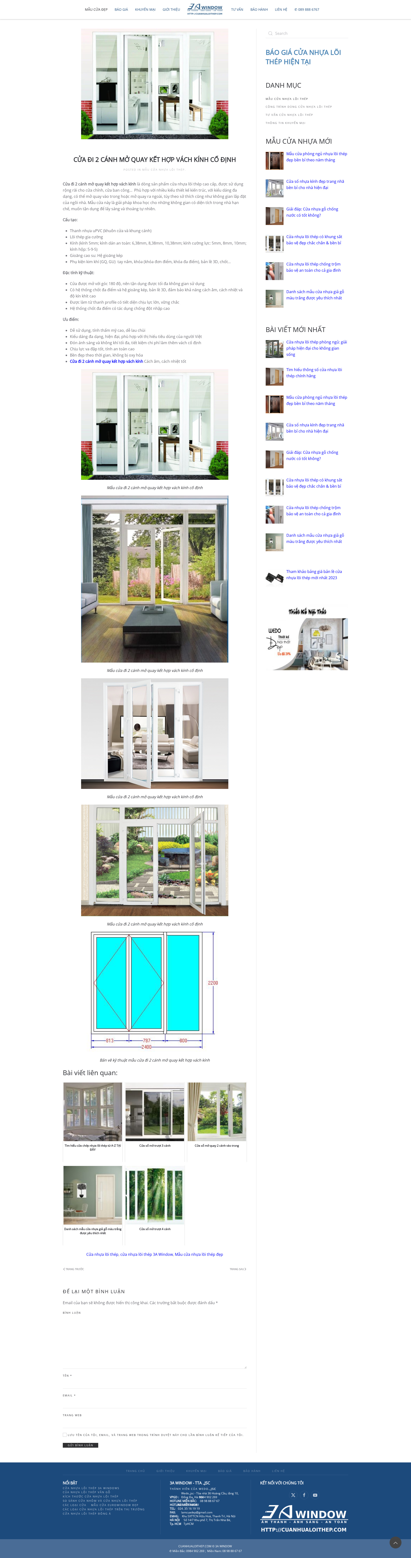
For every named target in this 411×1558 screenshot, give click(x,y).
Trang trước (75, 1269)
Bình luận (72, 1312)
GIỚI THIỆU (166, 1471)
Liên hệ (281, 9)
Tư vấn (237, 9)
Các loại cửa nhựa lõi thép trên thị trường (104, 1509)
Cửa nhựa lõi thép (102, 1254)
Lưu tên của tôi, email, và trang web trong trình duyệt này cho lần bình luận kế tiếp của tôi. (155, 1435)
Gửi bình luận (80, 1445)
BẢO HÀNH (252, 1471)
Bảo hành (259, 9)
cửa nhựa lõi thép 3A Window (146, 1254)
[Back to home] (205, 9)
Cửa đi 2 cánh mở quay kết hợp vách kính (106, 361)
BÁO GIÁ (225, 1471)
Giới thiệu (171, 9)
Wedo (207, 1489)
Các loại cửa (74, 1505)
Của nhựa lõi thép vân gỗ (87, 1492)
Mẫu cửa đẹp (96, 9)
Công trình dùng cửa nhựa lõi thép (299, 106)
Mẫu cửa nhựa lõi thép (163, 169)
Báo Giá (121, 9)
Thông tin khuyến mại (286, 123)
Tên (67, 1375)
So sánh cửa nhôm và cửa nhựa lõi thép (100, 1500)
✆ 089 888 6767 (306, 9)
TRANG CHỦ (135, 1471)
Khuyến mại (145, 9)
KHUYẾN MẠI (196, 1471)
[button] (395, 1542)
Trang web (72, 1415)
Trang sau (237, 1269)
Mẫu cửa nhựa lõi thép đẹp (199, 1254)
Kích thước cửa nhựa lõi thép (91, 1496)
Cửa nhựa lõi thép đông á (87, 1513)
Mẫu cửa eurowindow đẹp (115, 1505)
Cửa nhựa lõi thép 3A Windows (91, 1488)
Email (69, 1395)
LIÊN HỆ (278, 1471)
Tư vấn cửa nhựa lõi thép (289, 115)
